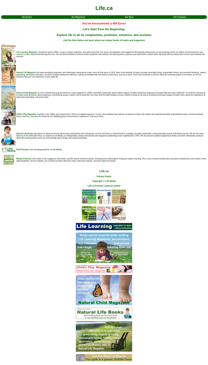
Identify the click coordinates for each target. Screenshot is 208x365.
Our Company (179, 17)
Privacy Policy (104, 176)
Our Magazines (78, 17)
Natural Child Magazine (26, 93)
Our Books (27, 17)
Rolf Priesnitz (22, 150)
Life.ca (104, 171)
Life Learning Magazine (26, 52)
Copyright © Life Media (104, 181)
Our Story (129, 17)
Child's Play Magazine (26, 114)
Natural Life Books (24, 134)
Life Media (57, 150)
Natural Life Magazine (26, 72)
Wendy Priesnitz (23, 159)
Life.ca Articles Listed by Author (104, 186)
